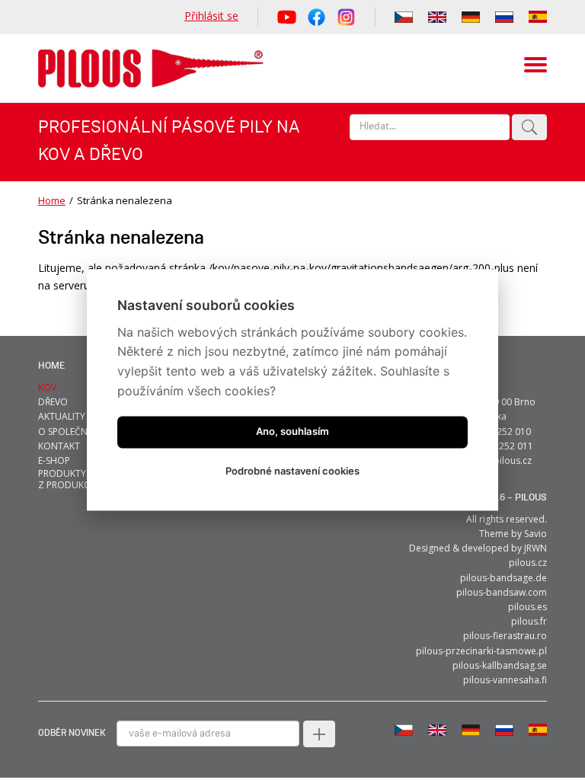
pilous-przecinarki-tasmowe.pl (481, 650)
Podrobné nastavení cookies (292, 471)
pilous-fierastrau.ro (505, 635)
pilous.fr (529, 621)
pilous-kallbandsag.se (499, 665)
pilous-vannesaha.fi (505, 679)
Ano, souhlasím (292, 432)
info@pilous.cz (500, 460)
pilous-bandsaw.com (501, 592)
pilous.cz (528, 562)
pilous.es (527, 606)
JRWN (535, 548)
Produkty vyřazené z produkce (85, 479)
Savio (535, 533)
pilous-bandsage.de (503, 577)
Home (52, 200)
